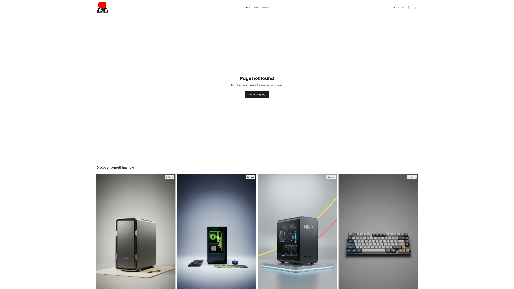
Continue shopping (257, 94)
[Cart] (415, 7)
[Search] (403, 7)
